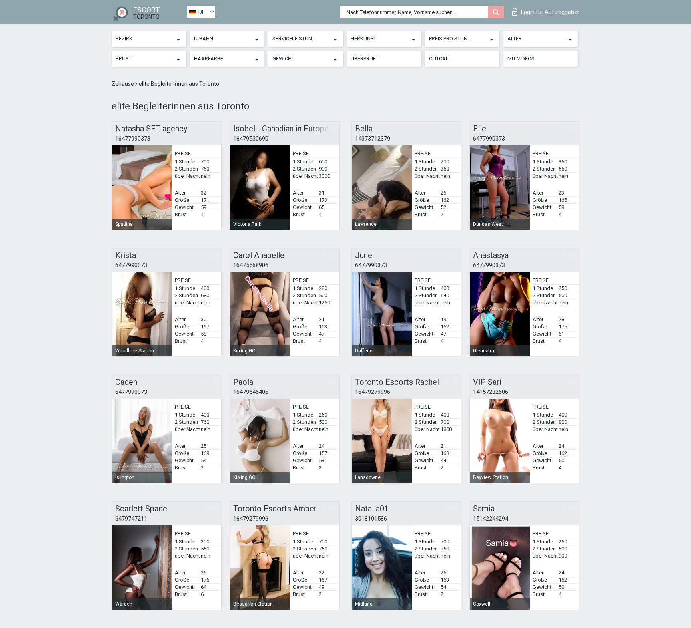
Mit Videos (521, 59)
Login (550, 12)
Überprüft (365, 59)
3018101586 (371, 518)
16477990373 (132, 138)
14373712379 (372, 138)
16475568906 (250, 265)
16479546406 (250, 391)
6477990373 (489, 138)
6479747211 (131, 518)
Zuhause (123, 84)
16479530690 (250, 138)
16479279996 (372, 391)
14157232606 (490, 391)
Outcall (440, 59)
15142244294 (490, 518)
